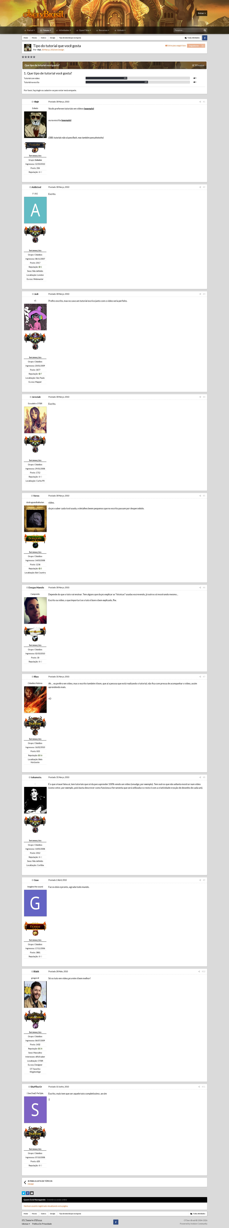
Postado (58, 102)
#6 (204, 587)
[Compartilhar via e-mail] (32, 1193)
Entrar (201, 13)
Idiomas (25, 1224)
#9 (204, 880)
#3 (204, 294)
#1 (204, 102)
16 (41, 755)
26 (41, 1048)
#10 (203, 971)
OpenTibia (84, 30)
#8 (204, 777)
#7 (204, 676)
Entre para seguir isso (176, 45)
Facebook (204, 37)
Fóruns (45, 30)
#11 (203, 1087)
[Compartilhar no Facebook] (28, 1193)
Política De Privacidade (42, 1224)
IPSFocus (38, 1220)
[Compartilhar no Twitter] (23, 1193)
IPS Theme (26, 1220)
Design (61, 50)
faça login (37, 90)
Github (120, 30)
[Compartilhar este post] (200, 102)
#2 (204, 187)
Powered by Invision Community (193, 1224)
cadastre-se (49, 90)
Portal (30, 30)
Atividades (64, 30)
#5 (204, 496)
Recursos (102, 30)
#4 (204, 397)
